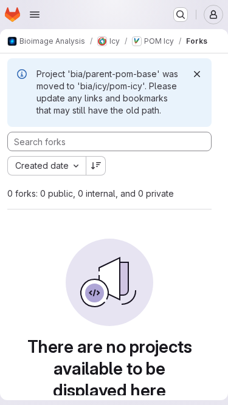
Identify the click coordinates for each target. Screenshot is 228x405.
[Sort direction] (96, 165)
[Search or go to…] (180, 14)
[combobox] (46, 165)
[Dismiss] (197, 74)
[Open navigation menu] (34, 14)
